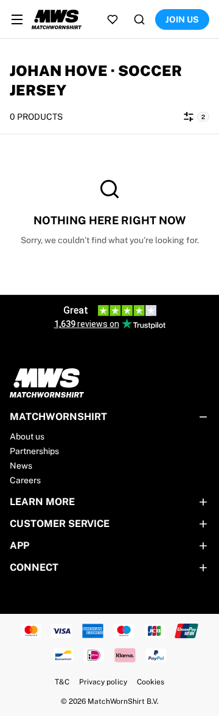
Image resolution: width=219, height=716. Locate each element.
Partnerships (34, 451)
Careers (25, 480)
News (21, 465)
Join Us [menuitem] (182, 19)
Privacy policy (103, 682)
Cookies (150, 682)
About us (27, 436)
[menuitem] (17, 19)
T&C (62, 682)
